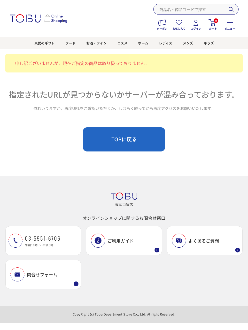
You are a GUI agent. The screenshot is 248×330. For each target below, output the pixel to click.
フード (70, 43)
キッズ (209, 43)
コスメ (122, 43)
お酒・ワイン (96, 43)
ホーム (143, 43)
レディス (165, 43)
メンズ (188, 43)
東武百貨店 (124, 204)
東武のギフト (44, 43)
